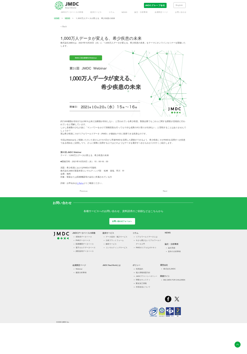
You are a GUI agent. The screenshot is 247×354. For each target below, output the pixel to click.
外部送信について (143, 287)
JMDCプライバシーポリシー (146, 276)
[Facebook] (168, 299)
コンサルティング (113, 248)
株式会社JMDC (169, 269)
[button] (140, 12)
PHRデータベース (83, 240)
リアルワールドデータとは (146, 237)
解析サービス (111, 244)
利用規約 (139, 269)
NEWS (67, 18)
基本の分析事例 (174, 251)
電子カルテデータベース (85, 248)
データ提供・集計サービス (116, 237)
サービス (123, 248)
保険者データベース (84, 237)
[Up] (238, 345)
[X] (177, 299)
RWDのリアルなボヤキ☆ (146, 248)
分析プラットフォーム (115, 240)
